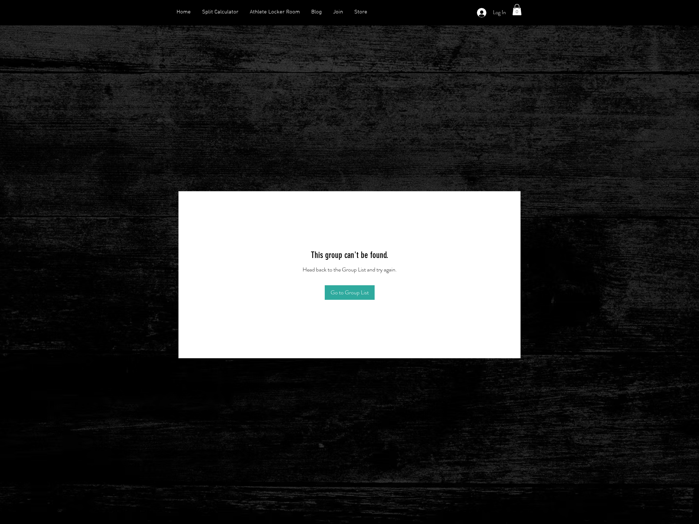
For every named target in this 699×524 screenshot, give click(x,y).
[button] (517, 9)
